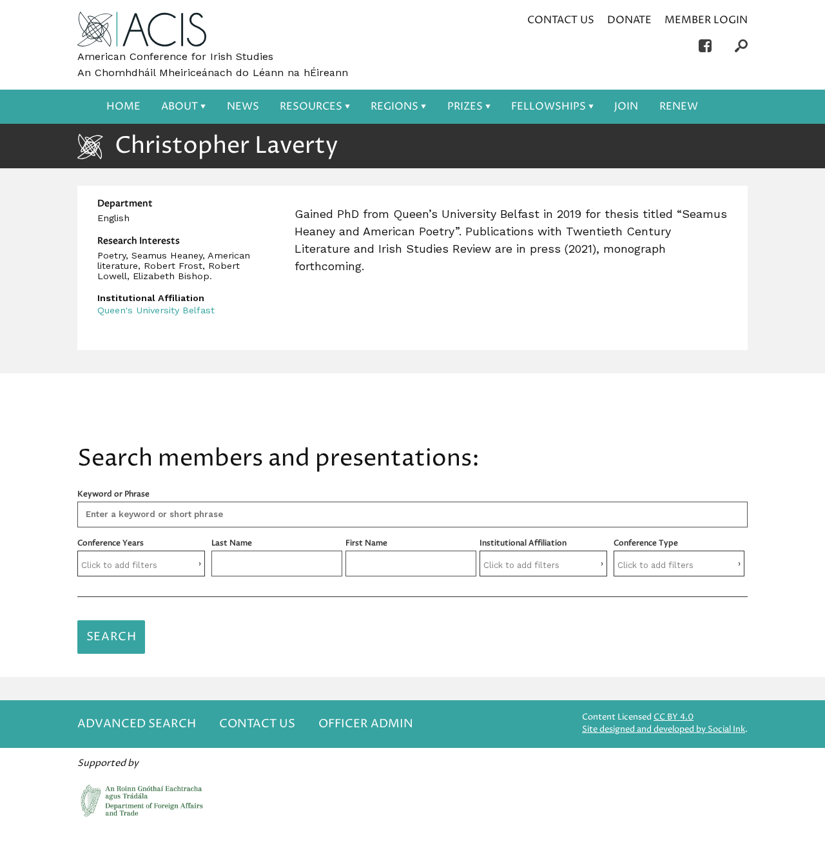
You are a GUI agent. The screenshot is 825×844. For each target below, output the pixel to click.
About (179, 106)
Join (626, 106)
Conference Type (646, 543)
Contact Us (560, 20)
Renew (678, 106)
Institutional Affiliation (523, 543)
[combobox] (141, 563)
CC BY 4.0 (674, 717)
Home (123, 106)
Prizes (465, 106)
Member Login (706, 20)
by (663, 729)
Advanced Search (136, 724)
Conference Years (110, 543)
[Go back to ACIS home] (141, 30)
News (243, 106)
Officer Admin (365, 724)
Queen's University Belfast (156, 310)
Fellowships (548, 106)
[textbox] (141, 565)
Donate (629, 20)
